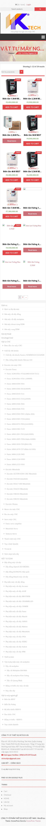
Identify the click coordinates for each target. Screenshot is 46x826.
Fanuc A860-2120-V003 (16, 459)
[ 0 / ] (21, 4)
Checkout (7, 795)
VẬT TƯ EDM (7, 558)
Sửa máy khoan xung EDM (14, 324)
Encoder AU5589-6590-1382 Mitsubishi (22, 474)
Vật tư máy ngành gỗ (9, 695)
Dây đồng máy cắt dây (12, 562)
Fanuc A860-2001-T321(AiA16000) (20, 434)
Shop (6, 809)
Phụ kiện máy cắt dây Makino (17, 626)
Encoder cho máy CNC (12, 365)
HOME (6, 798)
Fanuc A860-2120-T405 (16, 454)
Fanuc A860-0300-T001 (16, 384)
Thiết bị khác (9, 657)
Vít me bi (7, 549)
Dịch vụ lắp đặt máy (11, 309)
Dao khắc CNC (10, 714)
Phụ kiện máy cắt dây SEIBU (16, 641)
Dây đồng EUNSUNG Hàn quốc (17, 572)
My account (8, 805)
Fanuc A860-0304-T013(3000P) (19, 389)
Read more (11, 141)
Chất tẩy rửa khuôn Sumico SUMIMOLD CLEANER (25, 355)
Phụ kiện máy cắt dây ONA (16, 636)
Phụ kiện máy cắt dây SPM (15, 652)
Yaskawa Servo (11, 534)
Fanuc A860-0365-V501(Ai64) (18, 419)
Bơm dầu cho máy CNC (13, 345)
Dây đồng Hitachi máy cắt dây (17, 577)
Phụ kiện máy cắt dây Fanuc (16, 611)
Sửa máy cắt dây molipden (14, 319)
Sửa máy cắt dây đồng (12, 314)
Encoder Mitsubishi (13, 469)
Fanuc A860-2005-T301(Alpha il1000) (21, 439)
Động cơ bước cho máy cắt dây (17, 686)
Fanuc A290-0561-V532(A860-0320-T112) (23, 374)
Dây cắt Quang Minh (14, 680)
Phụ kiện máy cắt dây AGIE (16, 591)
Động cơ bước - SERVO (13, 719)
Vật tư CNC (5, 342)
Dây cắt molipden (12, 666)
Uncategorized (7, 338)
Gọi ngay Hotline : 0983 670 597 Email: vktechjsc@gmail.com (18, 756)
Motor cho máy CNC (12, 509)
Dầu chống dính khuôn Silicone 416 (19, 360)
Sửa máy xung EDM (11, 329)
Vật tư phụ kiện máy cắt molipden (16, 662)
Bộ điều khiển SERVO (12, 709)
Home (11, 53)
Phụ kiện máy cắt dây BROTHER (18, 596)
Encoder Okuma (12, 504)
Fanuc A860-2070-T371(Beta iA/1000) (21, 449)
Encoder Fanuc (11, 369)
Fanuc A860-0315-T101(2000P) (19, 399)
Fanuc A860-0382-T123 (16, 429)
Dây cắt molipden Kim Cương (18, 675)
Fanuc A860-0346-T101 (16, 409)
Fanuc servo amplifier (14, 524)
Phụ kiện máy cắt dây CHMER (17, 606)
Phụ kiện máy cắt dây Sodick (16, 647)
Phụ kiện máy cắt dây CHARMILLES (19, 601)
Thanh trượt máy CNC (12, 539)
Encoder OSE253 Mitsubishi (17, 499)
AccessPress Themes (33, 821)
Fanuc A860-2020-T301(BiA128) (19, 444)
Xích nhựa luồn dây (11, 554)
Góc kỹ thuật (6, 334)
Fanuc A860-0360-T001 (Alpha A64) (20, 414)
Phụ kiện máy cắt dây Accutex (17, 586)
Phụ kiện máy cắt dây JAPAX (16, 621)
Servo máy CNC (10, 519)
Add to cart (11, 107)
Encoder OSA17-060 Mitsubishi (18, 484)
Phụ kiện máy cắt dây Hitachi (16, 616)
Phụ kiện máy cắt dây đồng (14, 582)
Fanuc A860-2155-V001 (16, 464)
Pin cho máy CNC (11, 514)
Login (28, 4)
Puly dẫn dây (10, 691)
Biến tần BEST (9, 699)
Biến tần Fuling (10, 704)
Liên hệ (6, 802)
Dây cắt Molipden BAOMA (17, 670)
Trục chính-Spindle (11, 724)
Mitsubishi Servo (12, 528)
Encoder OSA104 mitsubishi (17, 479)
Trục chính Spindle (11, 544)
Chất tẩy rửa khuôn (11, 351)
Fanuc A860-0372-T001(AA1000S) (20, 424)
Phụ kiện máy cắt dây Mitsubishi (18, 631)
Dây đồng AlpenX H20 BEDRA (17, 567)
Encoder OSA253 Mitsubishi (17, 489)
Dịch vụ (4, 305)
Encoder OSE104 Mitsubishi (17, 494)
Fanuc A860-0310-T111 (15, 394)
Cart (5, 791)
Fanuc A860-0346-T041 (16, 404)
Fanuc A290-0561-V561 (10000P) (19, 379)
